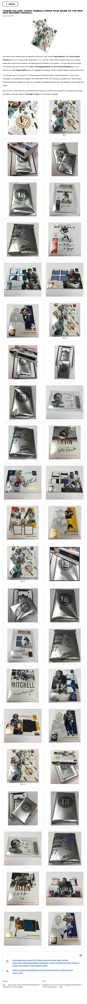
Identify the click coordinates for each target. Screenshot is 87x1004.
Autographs (17, 960)
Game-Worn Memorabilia (23, 963)
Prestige (37, 70)
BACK (12, 4)
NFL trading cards (52, 963)
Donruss (47, 70)
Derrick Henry (53, 970)
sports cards (17, 973)
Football (64, 960)
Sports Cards (29, 966)
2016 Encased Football (21, 970)
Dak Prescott (41, 970)
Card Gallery (37, 960)
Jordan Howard (66, 970)
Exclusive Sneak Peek (52, 960)
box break (27, 960)
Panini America (73, 963)
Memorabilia (39, 963)
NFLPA (63, 963)
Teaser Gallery (42, 966)
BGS (34, 970)
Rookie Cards (18, 966)
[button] (43, 955)
